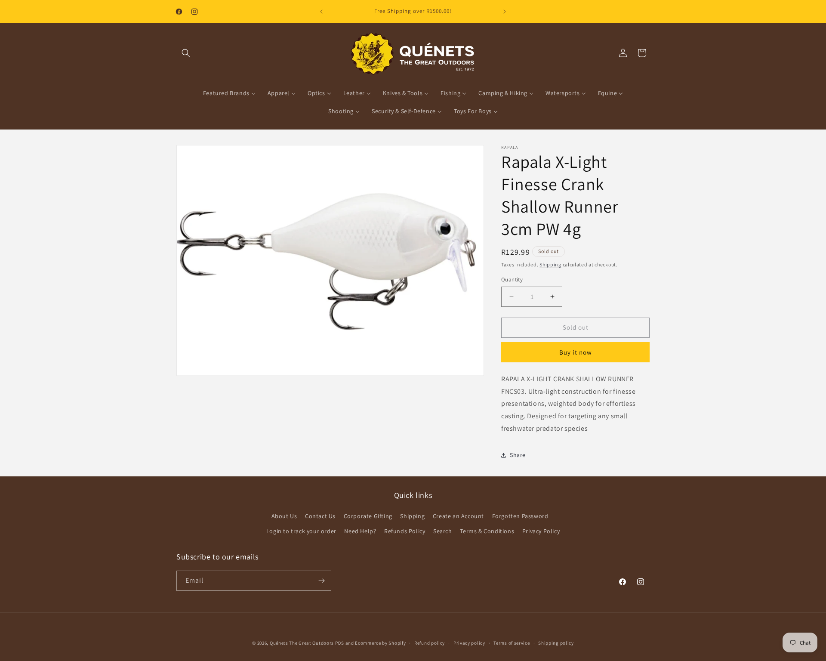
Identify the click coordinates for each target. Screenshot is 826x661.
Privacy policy (469, 643)
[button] (185, 52)
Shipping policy (556, 643)
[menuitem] (229, 93)
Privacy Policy (541, 531)
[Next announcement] (504, 11)
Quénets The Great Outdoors (302, 643)
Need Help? (360, 531)
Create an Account (458, 516)
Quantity (512, 279)
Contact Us (320, 516)
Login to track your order (301, 531)
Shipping (550, 264)
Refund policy (429, 643)
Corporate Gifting (368, 516)
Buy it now (575, 352)
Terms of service (511, 643)
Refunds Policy (404, 531)
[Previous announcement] (321, 11)
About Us (284, 516)
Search (442, 531)
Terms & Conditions (487, 531)
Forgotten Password (520, 516)
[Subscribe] (321, 581)
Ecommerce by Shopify (380, 643)
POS (339, 643)
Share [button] (518, 455)
